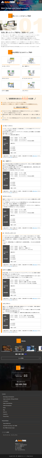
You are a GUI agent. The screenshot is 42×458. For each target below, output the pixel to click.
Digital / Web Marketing (7, 403)
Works (4, 407)
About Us (5, 412)
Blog (4, 409)
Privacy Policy (6, 416)
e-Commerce (5, 401)
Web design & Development (8, 396)
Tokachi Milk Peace (7, 423)
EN (37, 1)
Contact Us (5, 414)
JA (35, 1)
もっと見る (21, 358)
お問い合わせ (35, 155)
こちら (11, 157)
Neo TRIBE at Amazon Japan (9, 427)
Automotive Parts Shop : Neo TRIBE (10, 425)
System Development (7, 405)
